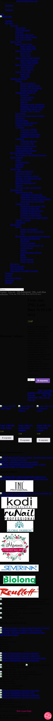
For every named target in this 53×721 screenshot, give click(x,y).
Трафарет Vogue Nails (30, 137)
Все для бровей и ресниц (21, 153)
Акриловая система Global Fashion (36, 199)
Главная (8, 21)
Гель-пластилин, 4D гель (26, 123)
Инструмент (15, 225)
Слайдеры (19, 127)
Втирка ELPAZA (28, 83)
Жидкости (14, 264)
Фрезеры (19, 167)
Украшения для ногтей (25, 93)
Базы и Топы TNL (23, 72)
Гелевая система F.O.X (30, 213)
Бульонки (25, 95)
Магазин (9, 23)
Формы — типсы (22, 220)
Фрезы (23, 250)
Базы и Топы (15, 42)
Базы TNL (25, 74)
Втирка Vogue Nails (29, 90)
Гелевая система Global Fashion (34, 218)
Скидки (8, 276)
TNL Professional (22, 30)
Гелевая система (22, 204)
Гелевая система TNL (30, 208)
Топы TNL (25, 76)
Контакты (9, 280)
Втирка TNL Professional (31, 88)
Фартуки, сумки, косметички (28, 188)
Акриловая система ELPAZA (33, 197)
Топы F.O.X (26, 56)
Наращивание (16, 190)
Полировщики (27, 259)
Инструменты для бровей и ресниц (30, 155)
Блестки (24, 102)
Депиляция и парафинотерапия (24, 271)
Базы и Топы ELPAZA (25, 65)
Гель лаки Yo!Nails (23, 39)
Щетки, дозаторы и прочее (27, 176)
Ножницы (25, 241)
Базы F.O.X (25, 53)
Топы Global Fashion (29, 62)
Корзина (8, 282)
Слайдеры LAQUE (29, 132)
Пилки (23, 257)
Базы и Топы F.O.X (23, 51)
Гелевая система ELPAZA (32, 211)
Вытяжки (19, 164)
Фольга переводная (23, 148)
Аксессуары (15, 169)
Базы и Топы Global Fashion (27, 58)
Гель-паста (20, 118)
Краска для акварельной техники (30, 116)
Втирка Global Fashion (30, 86)
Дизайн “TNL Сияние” (31, 111)
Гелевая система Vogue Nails (33, 206)
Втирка (18, 81)
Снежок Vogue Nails (24, 125)
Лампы (18, 160)
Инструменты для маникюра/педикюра (32, 236)
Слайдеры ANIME (29, 130)
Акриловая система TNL (31, 194)
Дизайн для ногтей (18, 79)
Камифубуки (26, 100)
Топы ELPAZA (27, 69)
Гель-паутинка (21, 120)
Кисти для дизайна (29, 229)
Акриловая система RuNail (32, 201)
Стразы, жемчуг (28, 97)
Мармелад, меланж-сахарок (33, 106)
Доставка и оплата (13, 278)
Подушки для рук (23, 181)
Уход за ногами (17, 269)
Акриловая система (24, 192)
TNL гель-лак (44, 397)
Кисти (18, 227)
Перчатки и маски (23, 174)
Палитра (19, 185)
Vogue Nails (20, 28)
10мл (44, 395)
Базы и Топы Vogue (23, 44)
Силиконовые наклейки (26, 150)
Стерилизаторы (22, 162)
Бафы (23, 255)
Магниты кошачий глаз (25, 183)
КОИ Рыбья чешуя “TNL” (32, 109)
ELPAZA (19, 32)
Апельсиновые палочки (31, 252)
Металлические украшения (32, 104)
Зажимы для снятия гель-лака (28, 178)
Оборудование (16, 157)
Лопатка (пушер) (28, 243)
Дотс (23, 234)
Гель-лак (14, 25)
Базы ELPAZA (27, 67)
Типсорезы (20, 222)
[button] (48, 716)
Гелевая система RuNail (31, 215)
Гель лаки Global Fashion (26, 37)
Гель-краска (20, 113)
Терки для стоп (27, 262)
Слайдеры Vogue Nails (30, 134)
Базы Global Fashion (29, 60)
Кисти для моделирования (32, 232)
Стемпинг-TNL (27, 144)
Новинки (9, 273)
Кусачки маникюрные (30, 238)
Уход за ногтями (17, 266)
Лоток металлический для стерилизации (32, 246)
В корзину (42, 380)
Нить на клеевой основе (26, 146)
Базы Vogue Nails (28, 46)
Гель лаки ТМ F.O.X (24, 35)
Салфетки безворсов (24, 171)
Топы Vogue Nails (28, 49)
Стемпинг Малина (29, 141)
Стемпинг (19, 139)
